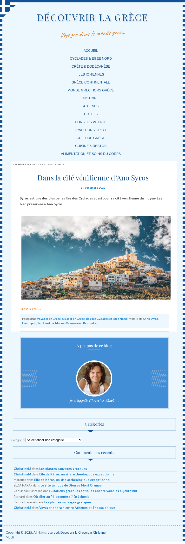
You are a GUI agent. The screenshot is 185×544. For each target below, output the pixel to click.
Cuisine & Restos (90, 146)
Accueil (91, 50)
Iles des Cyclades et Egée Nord (106, 318)
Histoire (91, 98)
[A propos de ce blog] (94, 378)
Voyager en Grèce (49, 318)
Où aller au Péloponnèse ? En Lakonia (61, 497)
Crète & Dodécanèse (91, 66)
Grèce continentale (91, 82)
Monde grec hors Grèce (90, 90)
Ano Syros (151, 318)
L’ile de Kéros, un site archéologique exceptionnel (77, 474)
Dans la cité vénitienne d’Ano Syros (93, 177)
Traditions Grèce (90, 130)
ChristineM (22, 469)
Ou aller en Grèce (73, 318)
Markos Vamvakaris (68, 323)
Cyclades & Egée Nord (91, 58)
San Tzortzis (45, 323)
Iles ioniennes (91, 74)
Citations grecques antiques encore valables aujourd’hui (94, 491)
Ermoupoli (29, 323)
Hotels (91, 114)
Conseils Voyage (90, 122)
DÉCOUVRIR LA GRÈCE (92, 17)
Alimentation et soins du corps (91, 154)
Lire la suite (30, 309)
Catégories (18, 440)
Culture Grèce (91, 138)
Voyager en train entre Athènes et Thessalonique (77, 508)
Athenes (91, 106)
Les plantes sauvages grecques (63, 469)
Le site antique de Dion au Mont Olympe (71, 485)
